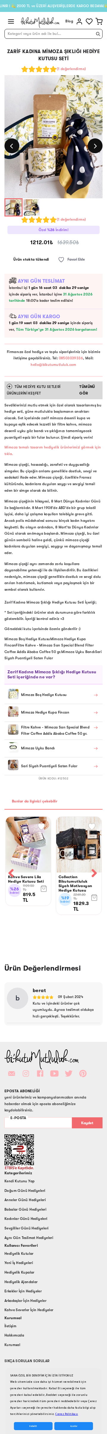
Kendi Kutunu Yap (19, 1181)
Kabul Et (33, 1426)
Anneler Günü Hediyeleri (25, 1200)
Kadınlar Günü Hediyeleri (26, 1219)
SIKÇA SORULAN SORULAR (26, 1361)
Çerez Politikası (66, 1414)
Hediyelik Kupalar (19, 1272)
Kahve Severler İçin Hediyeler (29, 1310)
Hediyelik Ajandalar (21, 1282)
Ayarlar (73, 1426)
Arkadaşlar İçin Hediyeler (25, 1301)
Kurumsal (12, 1345)
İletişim (10, 1326)
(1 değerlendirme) (71, 69)
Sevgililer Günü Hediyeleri (26, 1228)
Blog (69, 21)
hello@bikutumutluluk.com (53, 365)
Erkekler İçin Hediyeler (23, 1291)
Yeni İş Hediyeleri (18, 1263)
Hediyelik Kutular (19, 1254)
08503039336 (71, 358)
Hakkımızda (14, 1335)
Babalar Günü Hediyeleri (25, 1209)
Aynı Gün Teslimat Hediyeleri (28, 1238)
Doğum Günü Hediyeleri (24, 1191)
